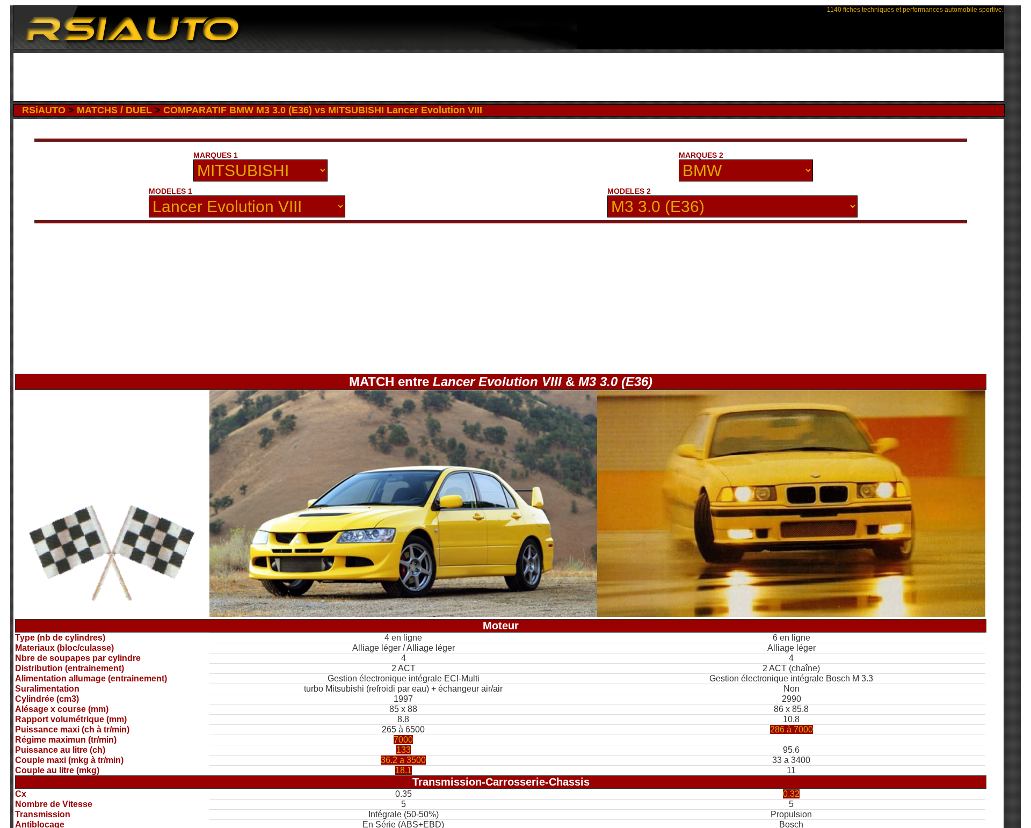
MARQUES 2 (701, 155)
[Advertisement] (509, 77)
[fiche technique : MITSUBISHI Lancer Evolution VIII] (403, 614)
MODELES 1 (170, 191)
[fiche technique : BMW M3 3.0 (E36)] (791, 614)
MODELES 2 (629, 191)
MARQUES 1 (215, 155)
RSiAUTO (43, 110)
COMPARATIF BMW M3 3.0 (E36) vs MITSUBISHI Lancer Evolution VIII (322, 110)
